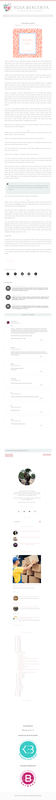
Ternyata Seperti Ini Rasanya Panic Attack (29, 607)
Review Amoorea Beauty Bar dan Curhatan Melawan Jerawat (29, 544)
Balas (41, 340)
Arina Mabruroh (14, 321)
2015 (18, 690)
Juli (18, 679)
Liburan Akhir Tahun (22, 657)
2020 (18, 645)
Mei (19, 682)
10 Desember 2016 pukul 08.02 (16, 393)
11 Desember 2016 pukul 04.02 (16, 420)
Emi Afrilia (13, 347)
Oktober (20, 675)
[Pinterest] (35, 511)
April (19, 684)
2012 (18, 694)
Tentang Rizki (21, 668)
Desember (20, 652)
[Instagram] (29, 511)
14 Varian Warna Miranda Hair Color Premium (29, 537)
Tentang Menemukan (17, 295)
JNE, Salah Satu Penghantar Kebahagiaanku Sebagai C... (28, 662)
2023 (18, 640)
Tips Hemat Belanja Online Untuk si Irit (27, 672)
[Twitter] (24, 511)
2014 (18, 691)
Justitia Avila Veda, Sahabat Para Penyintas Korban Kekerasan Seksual (29, 618)
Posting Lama (47, 454)
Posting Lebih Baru (9, 455)
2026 (18, 636)
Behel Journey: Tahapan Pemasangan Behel (29, 596)
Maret (19, 685)
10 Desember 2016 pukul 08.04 (16, 407)
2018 (18, 648)
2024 (18, 639)
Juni (19, 681)
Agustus (20, 678)
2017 (18, 649)
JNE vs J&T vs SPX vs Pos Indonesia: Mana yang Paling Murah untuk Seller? (26, 585)
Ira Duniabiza (13, 378)
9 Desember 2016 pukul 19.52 (15, 365)
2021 (18, 643)
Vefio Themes (38, 795)
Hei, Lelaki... (14, 304)
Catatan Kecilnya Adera (23, 666)
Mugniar (12, 364)
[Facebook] (19, 511)
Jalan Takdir (20, 655)
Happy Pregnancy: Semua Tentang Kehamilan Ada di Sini (28, 664)
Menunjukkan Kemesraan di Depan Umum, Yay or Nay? (29, 670)
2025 (18, 638)
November (20, 673)
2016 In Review (21, 654)
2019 (18, 646)
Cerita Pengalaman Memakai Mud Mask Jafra (29, 531)
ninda (12, 419)
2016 (18, 651)
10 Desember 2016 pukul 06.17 (16, 380)
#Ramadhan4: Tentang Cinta (18, 286)
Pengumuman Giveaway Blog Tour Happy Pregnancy (27, 659)
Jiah (11, 392)
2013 (18, 693)
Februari (20, 687)
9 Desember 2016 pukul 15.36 (15, 349)
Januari (19, 688)
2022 (18, 642)
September (20, 676)
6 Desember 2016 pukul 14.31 (15, 323)
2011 (18, 695)
